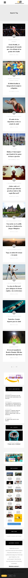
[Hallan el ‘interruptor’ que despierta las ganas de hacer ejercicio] (14, 139)
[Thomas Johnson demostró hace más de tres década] (18, 509)
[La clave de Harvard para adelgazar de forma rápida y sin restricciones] (14, 272)
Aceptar (4, 575)
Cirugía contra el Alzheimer (14, 444)
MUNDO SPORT (13, 39)
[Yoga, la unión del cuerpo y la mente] (14, 242)
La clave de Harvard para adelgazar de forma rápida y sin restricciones (14, 288)
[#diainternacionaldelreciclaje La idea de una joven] (18, 501)
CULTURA (9, 220)
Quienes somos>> (14, 566)
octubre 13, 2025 (14, 91)
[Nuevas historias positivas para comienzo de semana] (18, 518)
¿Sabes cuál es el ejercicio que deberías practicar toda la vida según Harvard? (14, 189)
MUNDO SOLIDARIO (14, 78)
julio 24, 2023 (14, 231)
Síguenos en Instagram (15, 523)
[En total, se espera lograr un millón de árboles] (10, 493)
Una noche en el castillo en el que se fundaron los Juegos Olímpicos (14, 226)
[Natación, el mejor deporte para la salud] (14, 306)
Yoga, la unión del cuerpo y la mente (14, 253)
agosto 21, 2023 (14, 196)
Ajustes (10, 575)
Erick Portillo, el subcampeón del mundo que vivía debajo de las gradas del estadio (14, 48)
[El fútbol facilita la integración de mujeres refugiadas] (14, 68)
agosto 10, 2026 (14, 442)
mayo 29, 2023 (14, 324)
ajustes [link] (11, 573)
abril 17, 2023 (14, 357)
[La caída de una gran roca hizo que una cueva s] (18, 476)
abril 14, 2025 (14, 127)
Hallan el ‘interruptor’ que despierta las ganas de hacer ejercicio (14, 154)
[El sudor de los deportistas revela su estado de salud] (14, 105)
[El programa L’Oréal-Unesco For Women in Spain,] (10, 476)
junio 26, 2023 (14, 258)
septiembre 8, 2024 (14, 159)
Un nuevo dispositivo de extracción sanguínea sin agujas (13, 397)
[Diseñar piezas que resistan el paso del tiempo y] (10, 484)
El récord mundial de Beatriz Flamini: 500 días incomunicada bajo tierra (14, 352)
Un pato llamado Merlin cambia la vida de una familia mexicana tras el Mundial (12, 412)
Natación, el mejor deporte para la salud (14, 320)
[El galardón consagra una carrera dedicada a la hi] (18, 484)
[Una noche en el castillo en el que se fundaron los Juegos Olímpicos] (14, 210)
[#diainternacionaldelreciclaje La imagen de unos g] (10, 509)
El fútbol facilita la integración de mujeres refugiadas (14, 85)
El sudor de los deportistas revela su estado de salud (14, 121)
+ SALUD (9, 116)
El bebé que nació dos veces (12, 420)
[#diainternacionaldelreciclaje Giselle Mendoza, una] (10, 501)
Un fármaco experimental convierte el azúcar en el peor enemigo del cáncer (13, 404)
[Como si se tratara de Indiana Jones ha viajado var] (10, 518)
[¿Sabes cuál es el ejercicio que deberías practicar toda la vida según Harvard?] (14, 173)
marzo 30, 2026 (14, 54)
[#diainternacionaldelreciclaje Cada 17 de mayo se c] (18, 493)
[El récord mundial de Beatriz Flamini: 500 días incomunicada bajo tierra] (14, 337)
